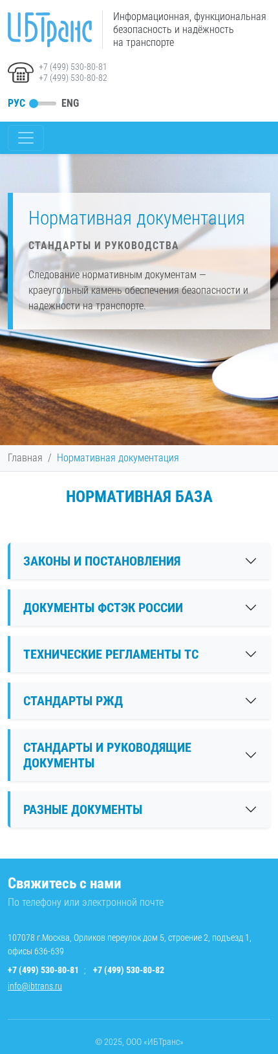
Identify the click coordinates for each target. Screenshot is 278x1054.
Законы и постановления (101, 561)
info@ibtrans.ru (35, 986)
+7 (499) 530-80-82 (73, 77)
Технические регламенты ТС (110, 654)
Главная (25, 458)
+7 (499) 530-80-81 (73, 66)
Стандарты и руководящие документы (107, 755)
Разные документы (82, 809)
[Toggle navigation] (26, 138)
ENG (70, 103)
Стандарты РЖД (73, 700)
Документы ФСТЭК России (103, 607)
